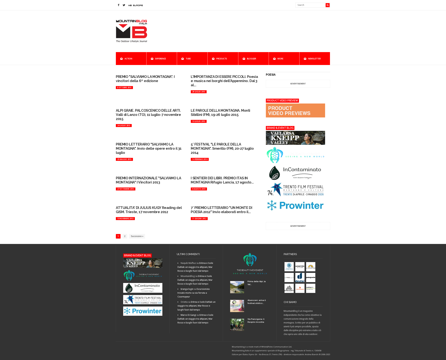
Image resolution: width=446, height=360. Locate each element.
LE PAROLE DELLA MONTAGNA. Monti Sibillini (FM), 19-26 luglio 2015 (220, 112)
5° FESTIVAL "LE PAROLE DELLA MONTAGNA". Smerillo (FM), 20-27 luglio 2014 (222, 148)
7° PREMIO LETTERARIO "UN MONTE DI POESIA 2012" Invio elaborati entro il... (221, 210)
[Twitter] (123, 5)
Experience (160, 58)
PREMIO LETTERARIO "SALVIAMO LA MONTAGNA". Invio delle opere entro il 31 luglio (149, 148)
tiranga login (187, 289)
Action (128, 58)
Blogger (251, 58)
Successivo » (137, 236)
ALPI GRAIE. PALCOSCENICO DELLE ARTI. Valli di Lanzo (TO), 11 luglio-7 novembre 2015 (148, 114)
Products (221, 58)
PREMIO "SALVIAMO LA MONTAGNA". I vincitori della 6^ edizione (145, 79)
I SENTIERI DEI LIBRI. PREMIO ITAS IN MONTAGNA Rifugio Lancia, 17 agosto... (222, 180)
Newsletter (314, 58)
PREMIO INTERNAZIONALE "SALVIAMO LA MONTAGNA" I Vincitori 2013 (148, 180)
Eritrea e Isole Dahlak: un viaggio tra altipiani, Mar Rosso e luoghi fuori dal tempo (195, 267)
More (280, 58)
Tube (188, 58)
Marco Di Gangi (188, 315)
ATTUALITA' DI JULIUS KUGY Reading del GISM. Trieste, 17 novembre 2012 (149, 210)
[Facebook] (118, 5)
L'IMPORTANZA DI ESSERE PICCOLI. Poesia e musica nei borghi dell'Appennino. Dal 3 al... (224, 81)
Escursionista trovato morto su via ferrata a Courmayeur (194, 293)
